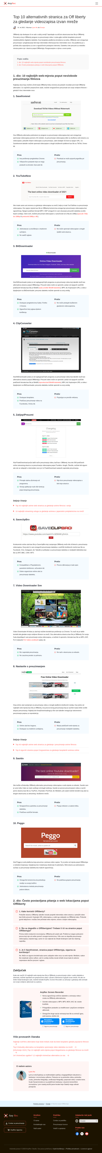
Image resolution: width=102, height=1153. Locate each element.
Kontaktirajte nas (39, 1124)
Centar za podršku (59, 1120)
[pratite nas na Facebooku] (77, 1134)
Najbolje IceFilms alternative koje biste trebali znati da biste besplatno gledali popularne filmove (51, 1042)
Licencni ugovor (86, 1149)
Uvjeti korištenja (58, 1149)
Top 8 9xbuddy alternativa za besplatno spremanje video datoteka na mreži (43, 1047)
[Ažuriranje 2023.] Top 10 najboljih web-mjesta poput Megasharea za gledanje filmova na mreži (50, 1050)
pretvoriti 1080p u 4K (30, 216)
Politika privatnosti (72, 1149)
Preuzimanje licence (60, 1124)
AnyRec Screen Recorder (52, 992)
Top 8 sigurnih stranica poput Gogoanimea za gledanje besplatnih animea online (47, 750)
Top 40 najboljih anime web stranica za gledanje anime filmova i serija (43, 506)
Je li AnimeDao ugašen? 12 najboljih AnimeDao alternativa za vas (39, 1055)
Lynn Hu (35, 27)
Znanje (42, 27)
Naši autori (37, 1128)
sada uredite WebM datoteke (49, 288)
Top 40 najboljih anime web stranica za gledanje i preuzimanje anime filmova (46, 745)
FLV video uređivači (30, 640)
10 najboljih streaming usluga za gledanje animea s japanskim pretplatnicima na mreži (50, 511)
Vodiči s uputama (59, 1128)
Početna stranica (38, 1104)
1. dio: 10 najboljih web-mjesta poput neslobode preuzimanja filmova (41, 62)
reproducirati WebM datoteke (50, 382)
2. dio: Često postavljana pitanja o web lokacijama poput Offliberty (40, 65)
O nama (36, 1120)
